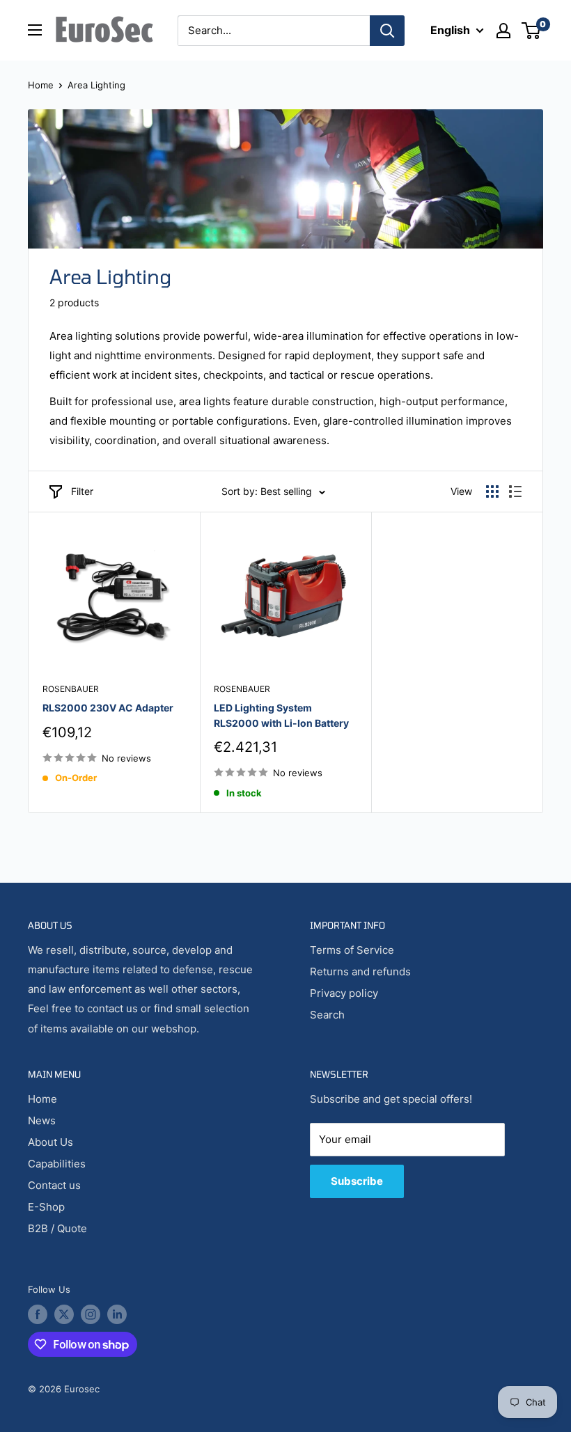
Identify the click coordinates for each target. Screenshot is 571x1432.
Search (327, 1014)
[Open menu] (35, 30)
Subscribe (357, 1181)
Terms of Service (352, 950)
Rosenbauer (70, 689)
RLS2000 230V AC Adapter (107, 708)
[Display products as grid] (492, 491)
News (42, 1120)
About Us (50, 1142)
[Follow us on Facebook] (37, 1314)
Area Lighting (96, 85)
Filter (82, 491)
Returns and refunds (360, 971)
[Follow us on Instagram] (90, 1314)
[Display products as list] (515, 491)
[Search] (387, 30)
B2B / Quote (57, 1228)
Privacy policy (344, 993)
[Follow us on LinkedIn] (117, 1314)
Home (41, 85)
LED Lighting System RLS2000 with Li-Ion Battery (281, 715)
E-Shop (46, 1206)
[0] (531, 30)
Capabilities (57, 1163)
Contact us (54, 1185)
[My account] (503, 30)
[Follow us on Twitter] (64, 1314)
